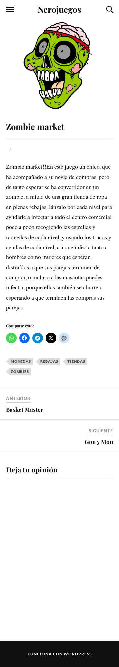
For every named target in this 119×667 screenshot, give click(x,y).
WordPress (78, 653)
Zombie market (35, 126)
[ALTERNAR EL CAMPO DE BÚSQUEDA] (109, 10)
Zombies (20, 371)
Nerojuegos (59, 9)
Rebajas (49, 361)
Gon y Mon (99, 441)
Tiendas (76, 361)
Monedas (21, 361)
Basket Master (24, 409)
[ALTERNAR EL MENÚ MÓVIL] (10, 10)
